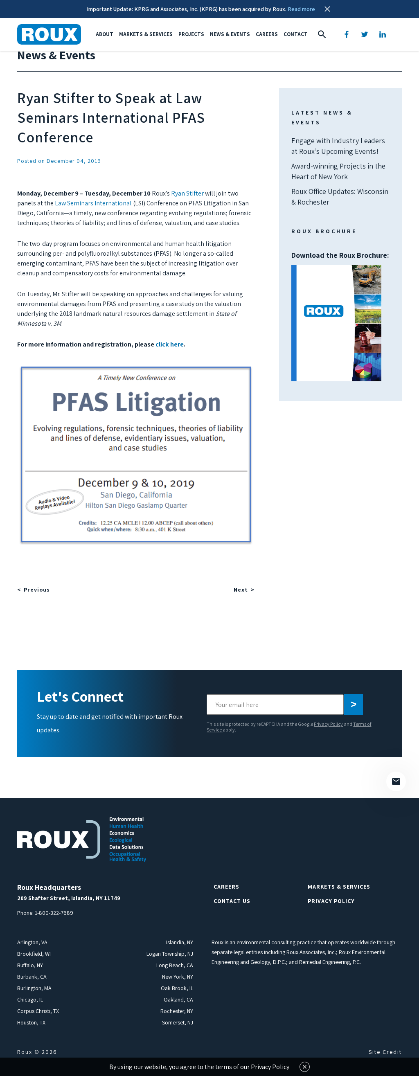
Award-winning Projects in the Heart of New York (338, 171)
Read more (301, 9)
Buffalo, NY (30, 965)
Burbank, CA (32, 976)
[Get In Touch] (396, 781)
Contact (296, 34)
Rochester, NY (176, 1011)
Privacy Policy (328, 724)
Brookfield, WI (34, 953)
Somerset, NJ (177, 1022)
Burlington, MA (34, 988)
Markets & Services (146, 34)
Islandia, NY (179, 942)
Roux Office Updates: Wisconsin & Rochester (339, 197)
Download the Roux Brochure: (340, 288)
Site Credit (385, 1052)
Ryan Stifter (187, 193)
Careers (267, 34)
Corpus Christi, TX (38, 1011)
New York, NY (177, 976)
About (104, 34)
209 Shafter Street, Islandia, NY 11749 (68, 898)
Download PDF (336, 323)
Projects (191, 34)
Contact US (232, 901)
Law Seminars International (93, 203)
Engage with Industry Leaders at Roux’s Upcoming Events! (338, 146)
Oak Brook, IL (177, 988)
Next (241, 589)
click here (169, 344)
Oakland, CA (178, 999)
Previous (37, 589)
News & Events (230, 34)
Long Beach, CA (174, 965)
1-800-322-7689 (54, 912)
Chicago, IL (30, 999)
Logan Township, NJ (169, 953)
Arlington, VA (32, 942)
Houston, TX (31, 1022)
